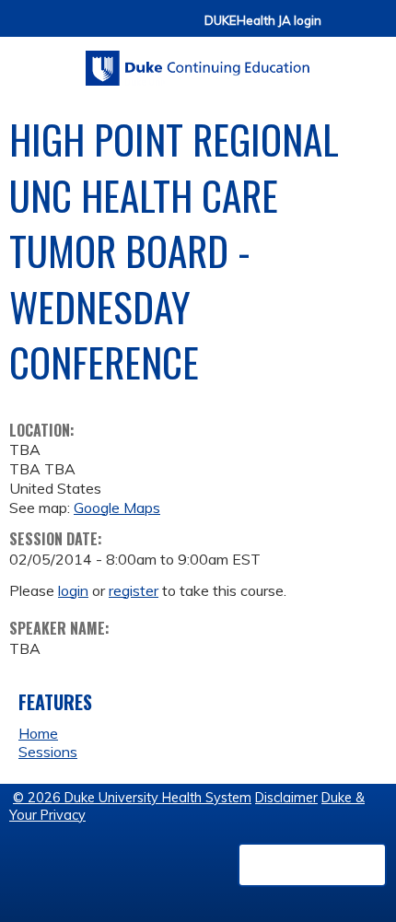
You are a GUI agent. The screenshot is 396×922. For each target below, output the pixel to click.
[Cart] (342, 29)
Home (38, 733)
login (73, 590)
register (133, 590)
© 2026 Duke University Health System (132, 797)
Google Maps (117, 507)
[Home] (198, 62)
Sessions (47, 751)
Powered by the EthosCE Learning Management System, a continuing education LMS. (312, 865)
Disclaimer (286, 797)
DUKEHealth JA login (262, 21)
